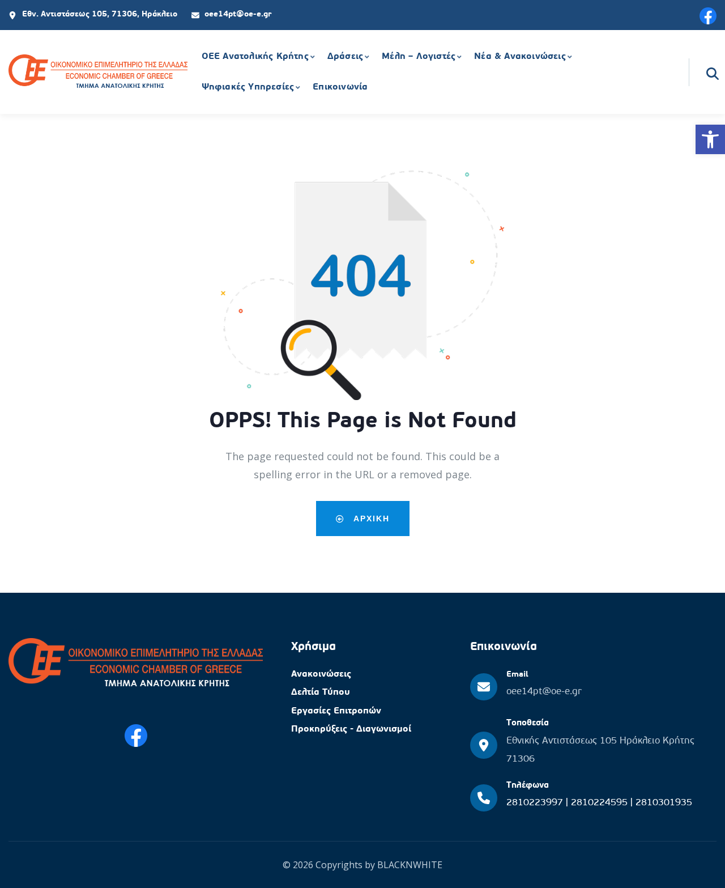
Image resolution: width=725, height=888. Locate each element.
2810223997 (536, 803)
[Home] (97, 72)
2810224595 (600, 803)
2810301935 (664, 803)
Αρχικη (370, 518)
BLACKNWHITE (409, 865)
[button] (710, 139)
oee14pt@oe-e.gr (544, 691)
